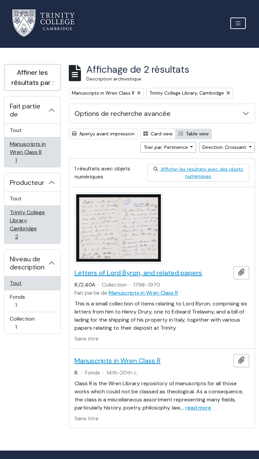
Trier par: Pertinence (166, 147)
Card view (161, 134)
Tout (16, 130)
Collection (23, 322)
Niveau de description (27, 263)
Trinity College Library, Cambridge (27, 224)
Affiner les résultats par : (32, 77)
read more (198, 407)
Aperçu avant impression (106, 134)
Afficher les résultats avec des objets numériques (201, 172)
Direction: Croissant (225, 147)
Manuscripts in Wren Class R (27, 152)
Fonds (23, 300)
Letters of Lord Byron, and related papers (138, 273)
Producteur (27, 182)
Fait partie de (25, 110)
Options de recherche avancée (123, 113)
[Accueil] (47, 23)
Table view (196, 134)
